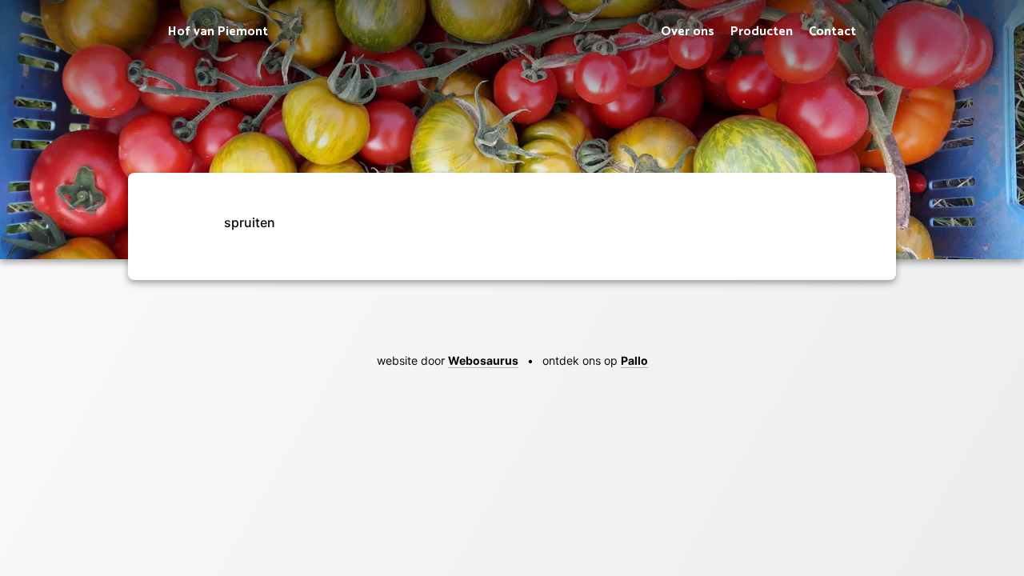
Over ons (687, 31)
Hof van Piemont (218, 32)
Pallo (634, 360)
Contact (832, 31)
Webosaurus (483, 360)
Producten (761, 31)
